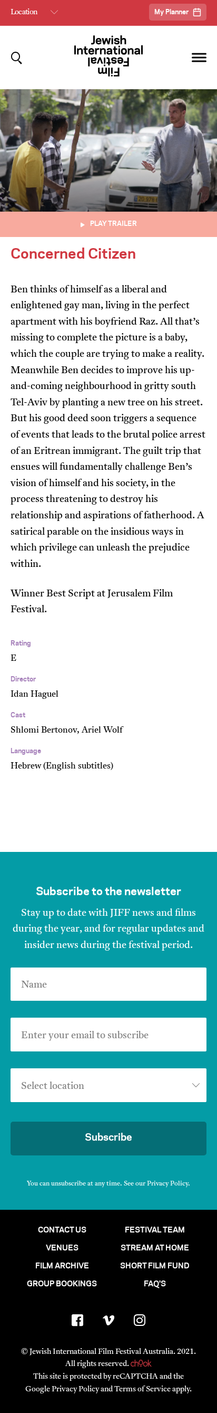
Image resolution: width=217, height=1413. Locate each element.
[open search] (17, 58)
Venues (62, 1248)
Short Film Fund (155, 1266)
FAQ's (155, 1284)
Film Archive (62, 1266)
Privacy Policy (167, 1184)
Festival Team (155, 1230)
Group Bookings (62, 1284)
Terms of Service (142, 1389)
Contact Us (62, 1230)
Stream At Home (155, 1248)
